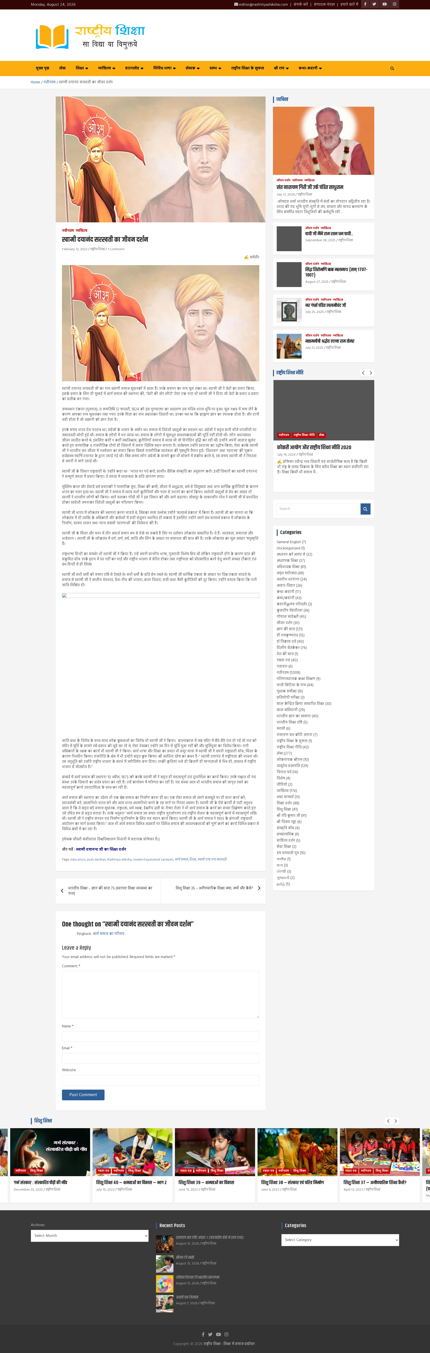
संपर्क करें (301, 4)
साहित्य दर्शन (286, 841)
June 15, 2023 (105, 1190)
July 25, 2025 (314, 312)
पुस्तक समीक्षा (287, 691)
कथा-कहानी (308, 68)
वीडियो (282, 785)
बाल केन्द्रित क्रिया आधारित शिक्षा (300, 704)
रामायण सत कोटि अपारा (294, 735)
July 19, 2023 (23, 1190)
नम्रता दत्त (283, 660)
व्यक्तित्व (104, 68)
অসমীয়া (281, 859)
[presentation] (363, 373)
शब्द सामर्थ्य (285, 797)
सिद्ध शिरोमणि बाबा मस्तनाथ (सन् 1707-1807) (336, 272)
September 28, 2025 (320, 240)
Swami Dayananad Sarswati (153, 859)
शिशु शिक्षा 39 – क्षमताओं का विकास (124, 1182)
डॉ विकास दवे (286, 642)
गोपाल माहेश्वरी (288, 617)
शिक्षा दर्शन (284, 803)
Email (67, 1048)
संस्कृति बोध (285, 828)
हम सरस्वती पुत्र (288, 853)
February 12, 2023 (74, 249)
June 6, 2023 (188, 1190)
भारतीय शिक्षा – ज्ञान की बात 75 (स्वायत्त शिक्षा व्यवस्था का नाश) (110, 891)
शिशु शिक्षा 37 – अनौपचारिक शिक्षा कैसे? (292, 1182)
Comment (71, 966)
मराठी (281, 729)
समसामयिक (285, 834)
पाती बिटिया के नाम (291, 685)
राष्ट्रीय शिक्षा (97, 249)
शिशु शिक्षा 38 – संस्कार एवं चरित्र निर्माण (210, 1182)
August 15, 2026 (187, 1244)
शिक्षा (80, 68)
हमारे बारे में (349, 4)
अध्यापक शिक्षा (287, 561)
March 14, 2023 (355, 1196)
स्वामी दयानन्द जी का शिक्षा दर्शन (101, 850)
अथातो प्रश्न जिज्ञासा (187, 1297)
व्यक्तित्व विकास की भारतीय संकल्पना (197, 1277)
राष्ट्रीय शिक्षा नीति (289, 373)
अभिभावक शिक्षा (288, 567)
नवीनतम (68, 231)
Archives (38, 1225)
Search (366, 509)
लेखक (190, 68)
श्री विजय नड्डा (286, 822)
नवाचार (282, 667)
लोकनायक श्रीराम (289, 760)
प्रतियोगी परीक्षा (288, 698)
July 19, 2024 (286, 455)
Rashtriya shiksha (119, 859)
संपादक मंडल (324, 4)
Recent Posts (172, 1226)
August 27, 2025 (316, 282)
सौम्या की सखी (185, 1258)
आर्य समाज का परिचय (108, 934)
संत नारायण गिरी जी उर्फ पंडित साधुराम (310, 187)
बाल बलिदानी (287, 710)
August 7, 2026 (186, 1303)
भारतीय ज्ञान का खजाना (294, 716)
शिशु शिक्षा (284, 810)
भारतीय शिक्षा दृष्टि (289, 722)
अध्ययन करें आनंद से (291, 555)
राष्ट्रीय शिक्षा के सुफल (247, 68)
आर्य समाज (181, 859)
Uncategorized (288, 548)
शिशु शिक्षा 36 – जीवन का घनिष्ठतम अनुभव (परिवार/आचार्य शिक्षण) (377, 1186)
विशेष (281, 778)
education (78, 859)
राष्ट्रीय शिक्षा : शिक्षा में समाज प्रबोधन (229, 1344)
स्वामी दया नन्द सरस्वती (212, 859)
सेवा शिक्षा (284, 847)
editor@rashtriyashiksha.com (263, 4)
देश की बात (285, 654)
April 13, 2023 (270, 1190)
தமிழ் (281, 884)
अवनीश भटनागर (288, 579)
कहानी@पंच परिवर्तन (292, 604)
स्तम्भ (213, 68)
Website (69, 1070)
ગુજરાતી (283, 878)
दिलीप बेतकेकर (288, 648)
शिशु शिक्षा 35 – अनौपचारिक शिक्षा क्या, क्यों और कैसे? (214, 888)
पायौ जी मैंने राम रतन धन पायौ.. (329, 234)
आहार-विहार (286, 586)
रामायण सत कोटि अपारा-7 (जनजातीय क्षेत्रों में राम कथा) (210, 1238)
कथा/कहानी (285, 598)
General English (289, 542)
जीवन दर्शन (283, 181)
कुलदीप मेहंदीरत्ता (290, 611)
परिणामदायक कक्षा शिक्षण (296, 679)
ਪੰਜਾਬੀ (281, 872)
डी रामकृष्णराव (287, 635)
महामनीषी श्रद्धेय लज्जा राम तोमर (329, 341)
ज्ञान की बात (286, 629)
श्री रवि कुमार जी (288, 816)
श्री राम (279, 68)
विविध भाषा (162, 68)
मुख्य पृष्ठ (42, 68)
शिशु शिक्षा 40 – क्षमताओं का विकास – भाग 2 (49, 1182)
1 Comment (116, 249)
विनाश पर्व (284, 772)
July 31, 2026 (286, 194)
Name (68, 1026)
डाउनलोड (132, 68)
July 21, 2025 (314, 348)
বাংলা (280, 866)
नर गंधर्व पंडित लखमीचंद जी (325, 305)
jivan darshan (96, 859)
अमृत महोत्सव (287, 573)
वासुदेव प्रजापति (288, 766)
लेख (62, 68)
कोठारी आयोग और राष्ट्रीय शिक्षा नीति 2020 (314, 447)
